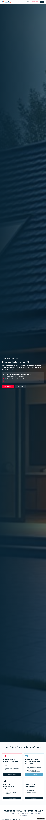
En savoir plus (34, 774)
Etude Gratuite (7, 386)
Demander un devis (12, 774)
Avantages (20, 1)
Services (15, 1)
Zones (25, 1)
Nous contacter (34, 798)
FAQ (28, 1)
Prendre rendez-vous (12, 798)
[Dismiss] (44, 818)
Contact (41, 1)
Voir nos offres (20, 386)
